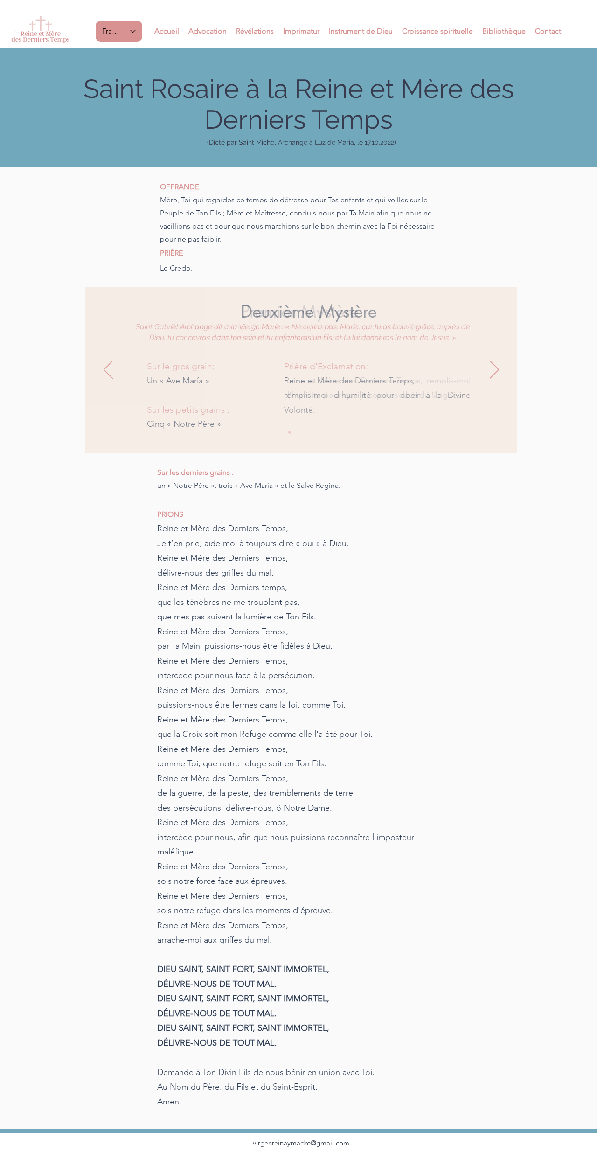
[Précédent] (108, 370)
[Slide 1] (278, 432)
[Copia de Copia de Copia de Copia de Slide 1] (324, 432)
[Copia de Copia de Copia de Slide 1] (313, 432)
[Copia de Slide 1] (289, 432)
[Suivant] (494, 370)
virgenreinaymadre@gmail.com (301, 1142)
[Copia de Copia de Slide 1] (301, 432)
